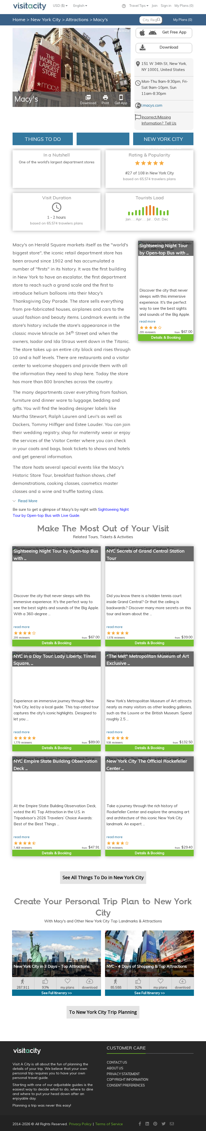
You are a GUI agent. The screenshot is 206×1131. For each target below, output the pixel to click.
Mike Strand (121, 30)
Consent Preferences (126, 1085)
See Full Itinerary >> (56, 993)
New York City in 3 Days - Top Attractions (51, 966)
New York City (46, 19)
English (79, 6)
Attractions (78, 19)
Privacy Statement (123, 1074)
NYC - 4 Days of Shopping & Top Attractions (147, 966)
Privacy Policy (80, 1124)
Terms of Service (109, 1124)
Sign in (166, 6)
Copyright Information (127, 1079)
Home (19, 19)
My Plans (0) (184, 6)
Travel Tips (137, 6)
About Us (115, 1068)
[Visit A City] (27, 1051)
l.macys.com (151, 105)
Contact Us (117, 1062)
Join (155, 6)
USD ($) (59, 6)
